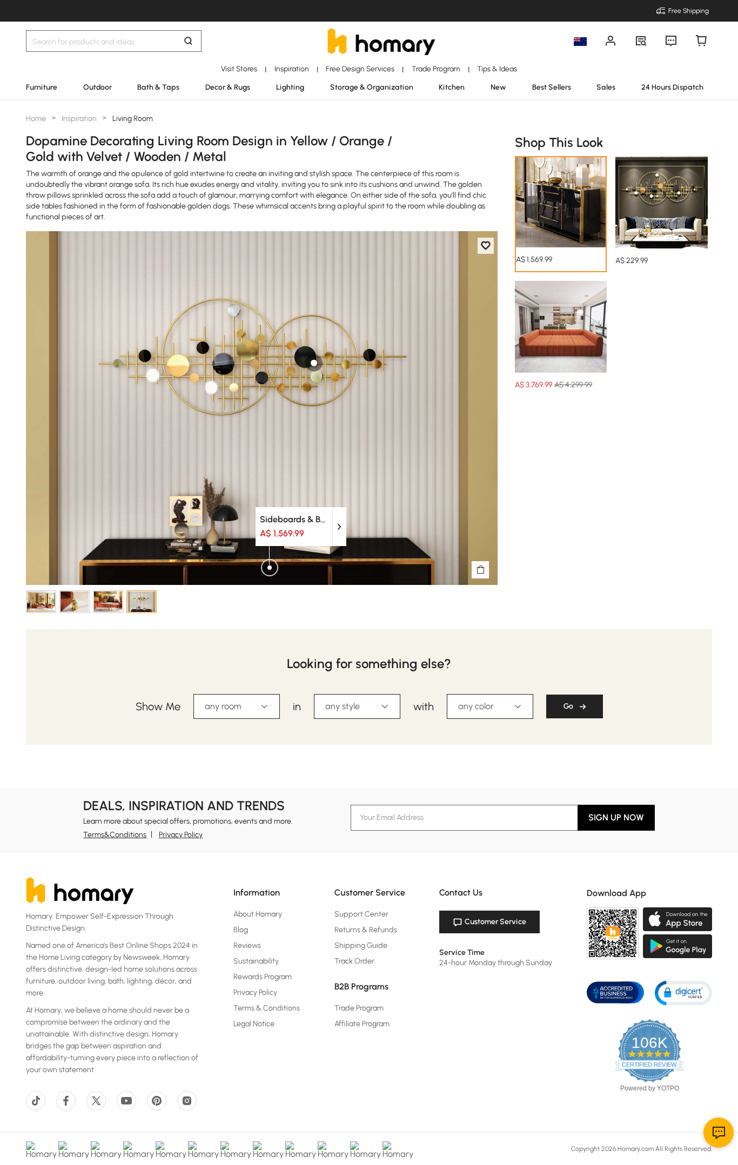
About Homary (257, 914)
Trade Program (359, 1008)
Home (37, 118)
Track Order (354, 961)
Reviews (247, 945)
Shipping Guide (360, 945)
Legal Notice (253, 1023)
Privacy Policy (181, 834)
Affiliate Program (362, 1023)
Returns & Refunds (365, 929)
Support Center (361, 914)
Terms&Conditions (114, 834)
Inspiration (79, 118)
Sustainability (256, 961)
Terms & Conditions (266, 1008)
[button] (683, 992)
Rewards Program (262, 976)
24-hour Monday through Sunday (495, 962)
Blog (240, 929)
